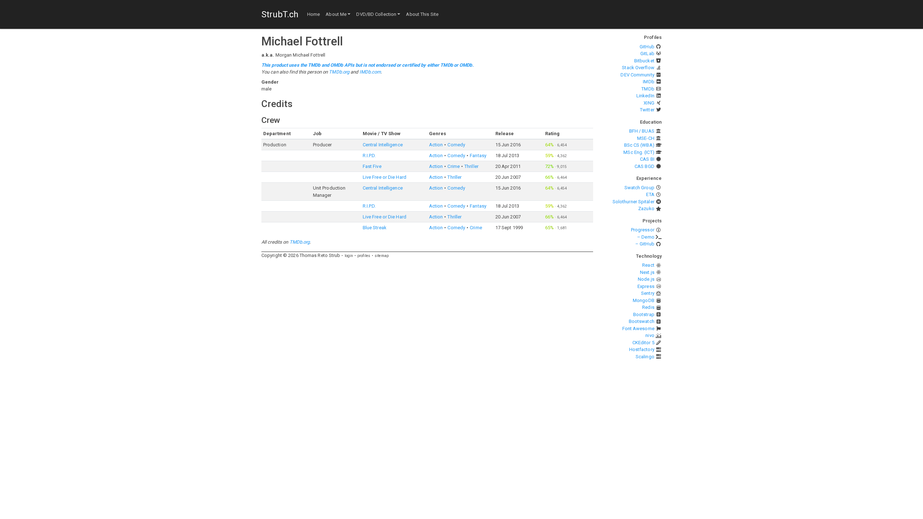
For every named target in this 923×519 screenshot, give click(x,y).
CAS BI (647, 159)
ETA (650, 194)
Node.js (646, 279)
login (349, 255)
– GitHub (644, 244)
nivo (649, 335)
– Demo (645, 237)
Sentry (647, 293)
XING (649, 103)
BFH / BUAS (641, 131)
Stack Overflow (638, 67)
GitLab (647, 53)
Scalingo (645, 356)
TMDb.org (339, 72)
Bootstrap (643, 314)
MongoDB (643, 300)
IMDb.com (370, 72)
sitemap (382, 255)
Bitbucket (644, 60)
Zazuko (646, 208)
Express (645, 286)
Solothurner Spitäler (633, 201)
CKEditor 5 (643, 342)
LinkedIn (645, 95)
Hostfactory (641, 349)
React (648, 265)
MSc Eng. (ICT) (638, 152)
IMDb (648, 81)
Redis (648, 307)
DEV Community (637, 74)
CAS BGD (644, 166)
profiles (363, 255)
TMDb (647, 89)
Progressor (642, 229)
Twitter (647, 109)
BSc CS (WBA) (639, 145)
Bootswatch (641, 321)
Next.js (647, 272)
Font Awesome (638, 328)
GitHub (647, 46)
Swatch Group (639, 187)
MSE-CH (645, 138)
